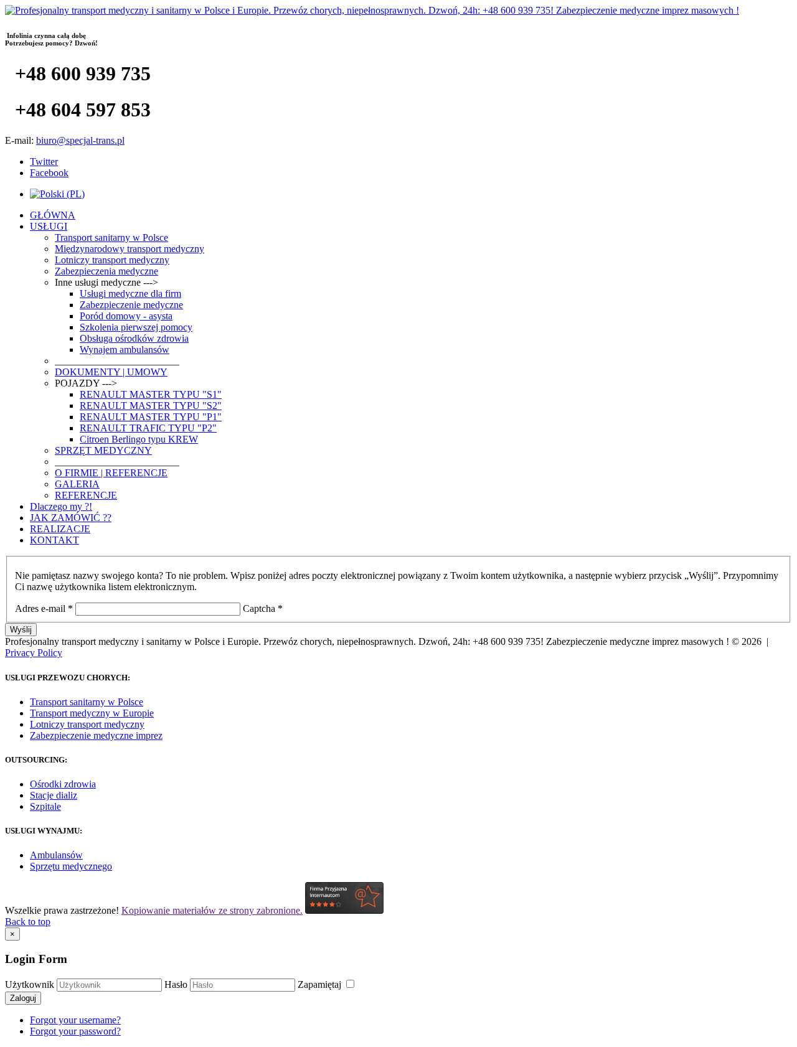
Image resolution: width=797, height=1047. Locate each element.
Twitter (44, 161)
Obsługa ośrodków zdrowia (134, 338)
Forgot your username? (75, 1020)
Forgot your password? (75, 1031)
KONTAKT (54, 540)
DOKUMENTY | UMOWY (111, 372)
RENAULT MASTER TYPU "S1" (151, 394)
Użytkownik (29, 984)
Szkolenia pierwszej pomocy (136, 327)
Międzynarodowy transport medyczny (129, 248)
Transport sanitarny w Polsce (111, 237)
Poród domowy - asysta (126, 316)
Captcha (263, 608)
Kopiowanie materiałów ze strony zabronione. (212, 910)
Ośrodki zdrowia (63, 784)
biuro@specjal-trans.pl (80, 140)
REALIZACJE (60, 529)
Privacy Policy (33, 652)
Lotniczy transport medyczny (112, 260)
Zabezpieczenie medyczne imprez (96, 735)
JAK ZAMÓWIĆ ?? (70, 517)
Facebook (49, 172)
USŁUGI (48, 226)
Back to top (27, 921)
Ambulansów (56, 855)
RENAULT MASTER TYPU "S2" (151, 405)
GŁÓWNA (52, 215)
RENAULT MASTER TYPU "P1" (151, 416)
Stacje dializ (53, 795)
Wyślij (21, 629)
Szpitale (45, 806)
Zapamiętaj (321, 984)
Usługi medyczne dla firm (130, 293)
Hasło (175, 984)
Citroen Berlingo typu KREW (139, 439)
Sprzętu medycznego (71, 866)
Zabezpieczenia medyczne (106, 271)
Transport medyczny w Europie (92, 713)
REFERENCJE (86, 495)
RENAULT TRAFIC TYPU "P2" (148, 428)
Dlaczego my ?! (61, 506)
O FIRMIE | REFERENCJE (111, 472)
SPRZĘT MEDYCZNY (103, 450)
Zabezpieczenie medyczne (131, 304)
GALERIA (77, 484)
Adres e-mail (44, 608)
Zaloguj (23, 998)
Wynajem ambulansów (124, 349)
